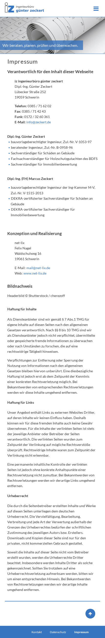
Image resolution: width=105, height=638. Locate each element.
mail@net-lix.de (38, 268)
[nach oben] (89, 613)
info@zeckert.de (38, 122)
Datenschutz (58, 632)
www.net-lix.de (34, 273)
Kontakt (37, 632)
